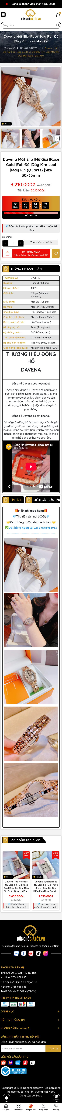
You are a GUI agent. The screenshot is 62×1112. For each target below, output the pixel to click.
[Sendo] (25, 1062)
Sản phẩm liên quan (25, 840)
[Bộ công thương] (31, 1071)
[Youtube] (31, 953)
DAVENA (35, 277)
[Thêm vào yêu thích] (56, 253)
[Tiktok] (38, 953)
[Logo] (31, 14)
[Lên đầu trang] (56, 1089)
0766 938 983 (18, 977)
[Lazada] (10, 1062)
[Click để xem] (31, 97)
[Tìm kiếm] (58, 25)
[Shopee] (3, 1062)
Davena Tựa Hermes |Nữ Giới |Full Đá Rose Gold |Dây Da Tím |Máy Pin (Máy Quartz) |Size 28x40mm (16, 886)
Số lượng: (7, 236)
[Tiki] (18, 1062)
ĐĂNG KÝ (53, 1048)
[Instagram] (45, 953)
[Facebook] (23, 953)
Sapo (39, 1095)
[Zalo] (16, 953)
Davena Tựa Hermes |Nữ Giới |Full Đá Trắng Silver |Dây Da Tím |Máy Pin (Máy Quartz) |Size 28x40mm (45, 886)
